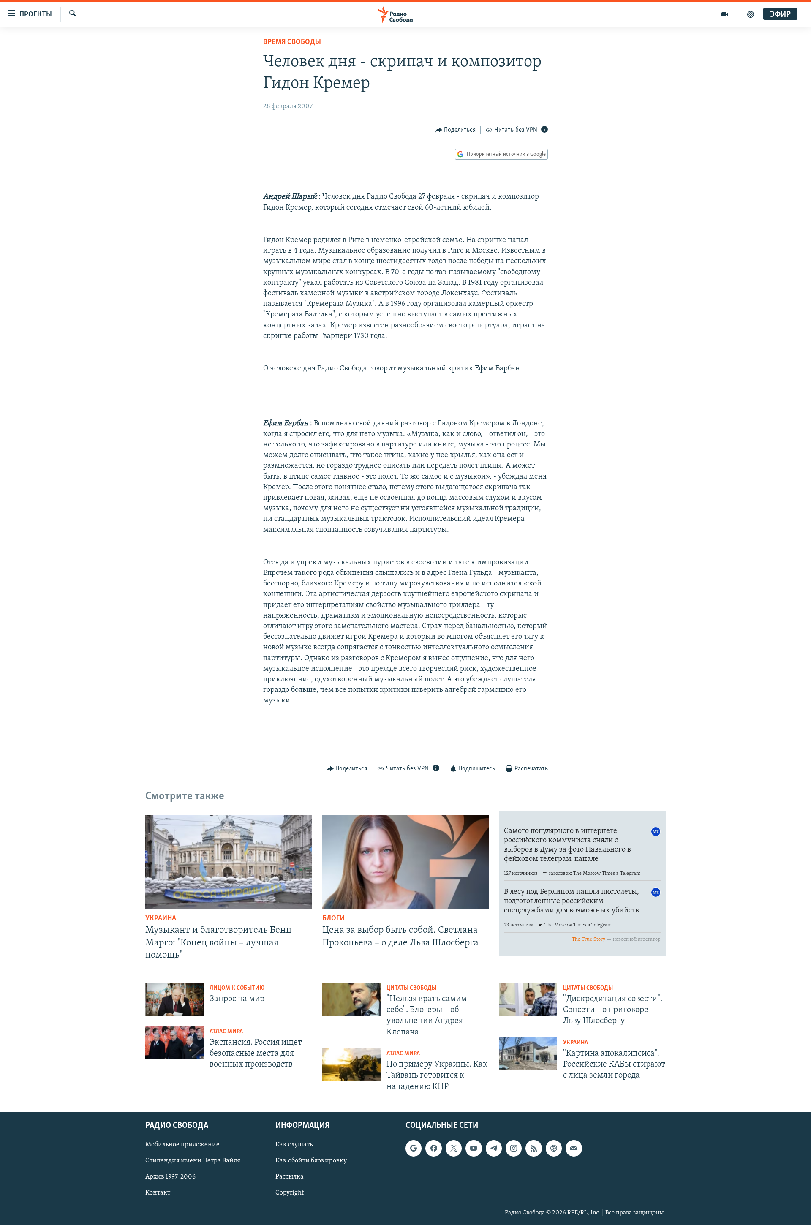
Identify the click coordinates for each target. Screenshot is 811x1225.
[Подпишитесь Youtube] (473, 1148)
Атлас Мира (226, 1032)
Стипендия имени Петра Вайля (192, 1160)
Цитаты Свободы (411, 988)
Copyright (289, 1193)
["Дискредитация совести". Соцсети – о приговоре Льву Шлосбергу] (528, 999)
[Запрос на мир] (174, 999)
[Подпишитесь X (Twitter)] (454, 1148)
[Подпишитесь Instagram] (514, 1148)
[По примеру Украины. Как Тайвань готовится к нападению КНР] (351, 1064)
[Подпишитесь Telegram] (494, 1148)
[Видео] (725, 14)
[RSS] (533, 1148)
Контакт (157, 1193)
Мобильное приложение (182, 1144)
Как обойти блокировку (311, 1160)
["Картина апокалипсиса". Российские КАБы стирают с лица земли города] (528, 1053)
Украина (160, 919)
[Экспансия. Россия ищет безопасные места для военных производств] (174, 1042)
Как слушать (294, 1144)
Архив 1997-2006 (170, 1176)
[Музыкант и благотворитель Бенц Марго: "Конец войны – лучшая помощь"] (228, 862)
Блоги (333, 919)
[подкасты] (750, 14)
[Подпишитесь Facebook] (433, 1148)
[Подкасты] (554, 1148)
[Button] (455, 130)
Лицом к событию (237, 988)
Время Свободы (292, 42)
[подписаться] (574, 1148)
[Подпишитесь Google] (414, 1148)
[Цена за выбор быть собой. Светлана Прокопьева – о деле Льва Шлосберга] (405, 862)
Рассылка (289, 1176)
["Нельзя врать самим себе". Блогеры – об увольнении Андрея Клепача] (351, 999)
